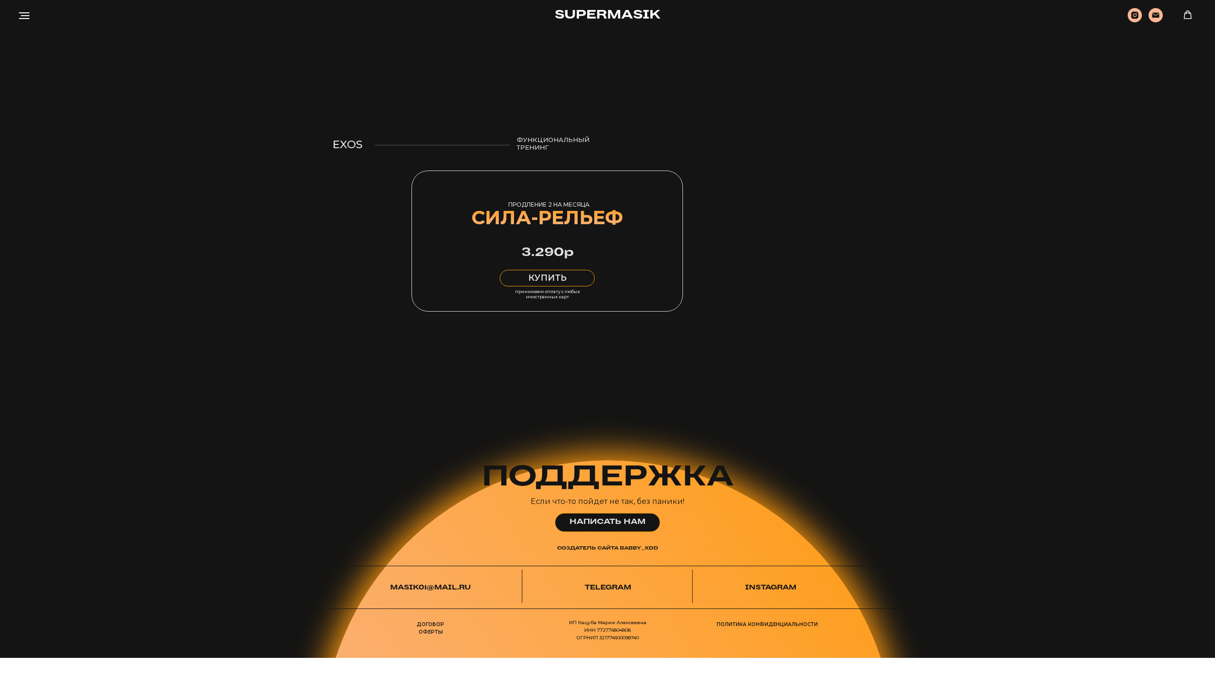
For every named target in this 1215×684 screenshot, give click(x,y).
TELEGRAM (608, 587)
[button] (1187, 14)
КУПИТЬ (547, 278)
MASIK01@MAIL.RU (430, 587)
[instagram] (1135, 20)
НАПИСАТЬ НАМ (607, 522)
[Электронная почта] (1156, 20)
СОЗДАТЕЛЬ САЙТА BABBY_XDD (607, 548)
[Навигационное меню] (24, 15)
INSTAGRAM (770, 587)
